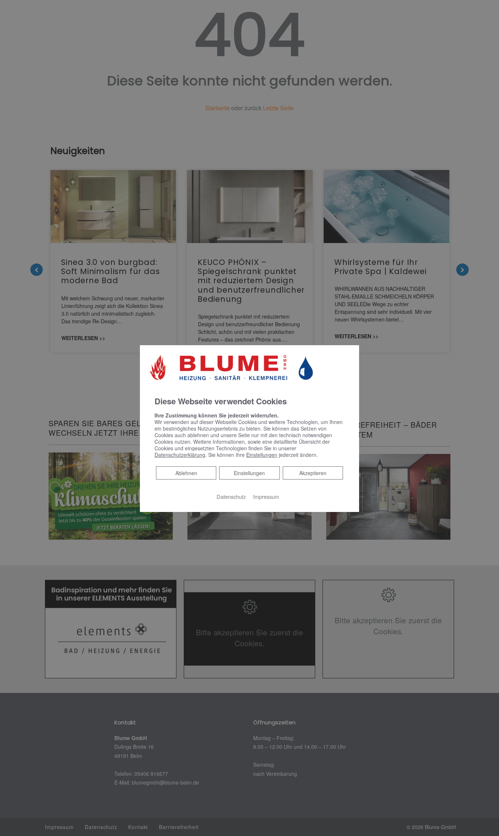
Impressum (266, 496)
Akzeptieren (313, 472)
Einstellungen (249, 472)
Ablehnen (186, 472)
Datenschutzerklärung (180, 454)
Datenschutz (231, 496)
